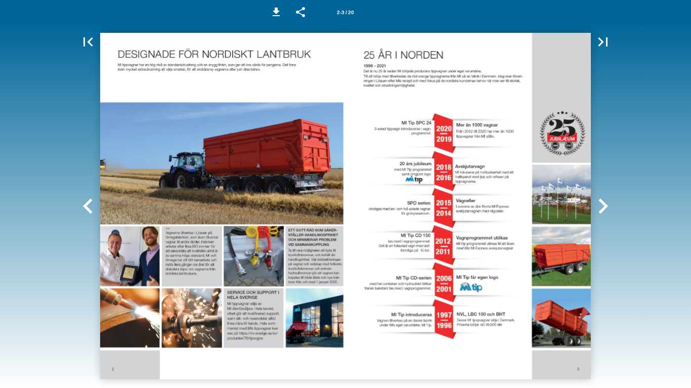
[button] (276, 12)
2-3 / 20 (345, 12)
